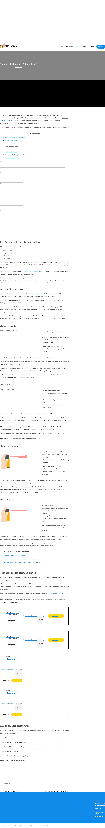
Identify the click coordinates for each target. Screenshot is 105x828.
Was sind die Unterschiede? (10, 140)
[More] (44, 771)
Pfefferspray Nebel (12, 146)
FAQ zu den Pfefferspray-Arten (11, 158)
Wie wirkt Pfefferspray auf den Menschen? (55, 791)
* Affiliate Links (47, 825)
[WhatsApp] (38, 771)
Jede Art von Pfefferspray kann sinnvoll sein (14, 137)
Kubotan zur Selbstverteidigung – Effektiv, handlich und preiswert (22, 562)
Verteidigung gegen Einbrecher (37, 293)
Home (16, 67)
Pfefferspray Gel (11, 152)
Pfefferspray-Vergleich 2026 (32, 271)
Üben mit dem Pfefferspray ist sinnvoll (13, 155)
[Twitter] (28, 771)
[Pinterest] (33, 771)
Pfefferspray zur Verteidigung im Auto (14, 555)
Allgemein (20, 67)
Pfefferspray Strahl (12, 143)
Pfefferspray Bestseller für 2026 (55, 593)
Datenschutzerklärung (40, 825)
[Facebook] (23, 771)
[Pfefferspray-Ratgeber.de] (8, 46)
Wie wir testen (22, 825)
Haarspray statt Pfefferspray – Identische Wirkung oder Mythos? (21, 559)
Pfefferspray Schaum (12, 149)
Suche (18, 825)
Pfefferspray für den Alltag (11, 791)
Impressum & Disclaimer (30, 825)
